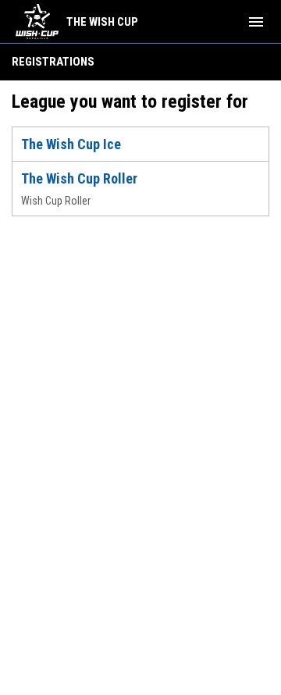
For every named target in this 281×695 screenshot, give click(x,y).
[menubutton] (256, 21)
